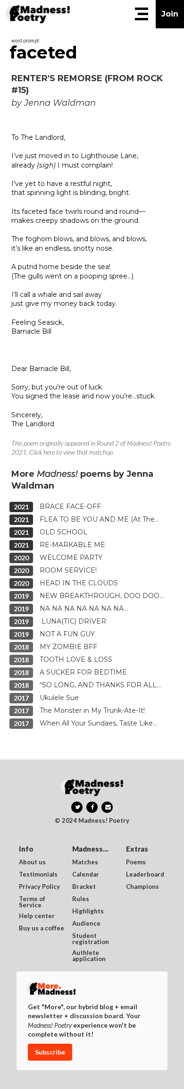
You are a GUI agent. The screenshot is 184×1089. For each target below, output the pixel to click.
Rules (80, 899)
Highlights (88, 911)
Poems (136, 862)
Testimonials (38, 874)
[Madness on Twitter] (77, 807)
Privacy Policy (39, 887)
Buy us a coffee (41, 928)
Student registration (90, 939)
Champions (142, 887)
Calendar (85, 874)
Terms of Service (33, 902)
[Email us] (107, 807)
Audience (86, 923)
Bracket (84, 887)
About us (32, 862)
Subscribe (50, 1052)
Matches (85, 862)
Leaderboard (145, 874)
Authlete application (89, 956)
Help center (37, 916)
